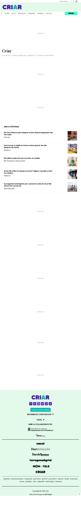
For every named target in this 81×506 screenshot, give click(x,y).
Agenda (15, 55)
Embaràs (31, 13)
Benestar (22, 55)
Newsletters (64, 1)
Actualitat (6, 55)
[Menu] (1, 13)
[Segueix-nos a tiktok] (50, 403)
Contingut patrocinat (45, 55)
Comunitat (31, 55)
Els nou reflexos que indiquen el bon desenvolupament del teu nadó (28, 134)
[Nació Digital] (10, 5)
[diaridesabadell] (40, 449)
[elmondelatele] (40, 466)
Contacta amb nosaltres (40, 410)
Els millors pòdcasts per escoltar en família (22, 158)
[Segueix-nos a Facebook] (30, 403)
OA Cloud (48, 494)
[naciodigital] (40, 443)
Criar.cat (6, 137)
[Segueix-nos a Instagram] (38, 403)
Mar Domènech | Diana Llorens (14, 161)
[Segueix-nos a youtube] (46, 403)
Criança (40, 13)
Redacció (7, 150)
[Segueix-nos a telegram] (42, 403)
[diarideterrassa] (40, 455)
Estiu (14, 13)
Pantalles (22, 13)
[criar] (40, 472)
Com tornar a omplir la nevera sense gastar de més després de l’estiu (25, 146)
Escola (49, 13)
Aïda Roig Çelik (9, 188)
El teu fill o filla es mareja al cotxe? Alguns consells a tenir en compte (28, 172)
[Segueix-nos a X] (34, 403)
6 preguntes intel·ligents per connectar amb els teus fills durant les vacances (27, 185)
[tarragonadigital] (41, 460)
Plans (7, 13)
